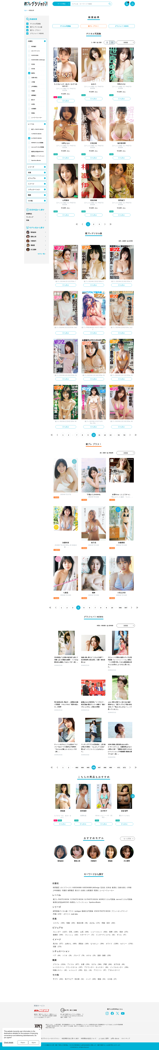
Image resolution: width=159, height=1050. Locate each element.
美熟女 (84, 944)
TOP (25, 10)
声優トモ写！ (58, 914)
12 (105, 435)
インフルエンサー (119, 967)
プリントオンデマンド (119, 911)
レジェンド (76, 970)
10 (112, 608)
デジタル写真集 (35, 24)
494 (82, 767)
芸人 (88, 970)
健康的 (58, 935)
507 (126, 608)
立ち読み (65, 101)
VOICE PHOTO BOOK (102, 911)
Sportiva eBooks (36, 160)
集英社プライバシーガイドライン (48, 1038)
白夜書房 (33, 108)
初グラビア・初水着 (75, 979)
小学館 (33, 82)
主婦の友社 (34, 77)
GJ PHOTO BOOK (36, 138)
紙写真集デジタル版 (60, 911)
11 (99, 435)
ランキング (29, 217)
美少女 (58, 944)
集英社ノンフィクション (37, 156)
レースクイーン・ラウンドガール (68, 967)
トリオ (67, 955)
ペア (57, 955)
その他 (30, 201)
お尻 (85, 932)
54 (124, 435)
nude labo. (74, 914)
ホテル (91, 955)
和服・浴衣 (109, 923)
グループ (79, 955)
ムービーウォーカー (36, 117)
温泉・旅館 (104, 955)
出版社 (30, 41)
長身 (124, 932)
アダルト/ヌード (114, 970)
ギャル (122, 935)
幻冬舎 (33, 68)
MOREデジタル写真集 (37, 142)
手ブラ (58, 979)
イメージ (31, 184)
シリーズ (31, 167)
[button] (133, 796)
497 (99, 767)
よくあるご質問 (103, 1038)
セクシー (127, 944)
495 (88, 767)
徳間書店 (33, 95)
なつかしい (98, 944)
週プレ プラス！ (35, 30)
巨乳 (74, 932)
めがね (95, 923)
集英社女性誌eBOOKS (37, 151)
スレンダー (60, 932)
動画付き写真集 (87, 911)
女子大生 (120, 964)
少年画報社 (34, 86)
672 (124, 767)
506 (120, 608)
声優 (108, 964)
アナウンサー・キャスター (96, 967)
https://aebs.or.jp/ (50, 1027)
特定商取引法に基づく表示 (70, 1038)
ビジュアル (32, 178)
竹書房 (33, 91)
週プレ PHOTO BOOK (37, 129)
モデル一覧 (41, 254)
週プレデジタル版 (36, 27)
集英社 (33, 73)
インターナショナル (106, 935)
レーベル (31, 124)
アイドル (73, 964)
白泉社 (33, 104)
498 (105, 767)
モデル (97, 964)
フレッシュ (72, 935)
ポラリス (66, 914)
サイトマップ (125, 1038)
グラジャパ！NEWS (37, 33)
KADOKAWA (34, 55)
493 (76, 767)
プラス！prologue (74, 911)
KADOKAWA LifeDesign (38, 59)
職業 (29, 195)
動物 (102, 979)
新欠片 (33, 99)
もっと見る (127, 838)
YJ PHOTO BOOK (36, 133)
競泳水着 (83, 923)
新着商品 (29, 214)
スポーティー (87, 935)
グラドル (60, 964)
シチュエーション (34, 189)
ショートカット (99, 932)
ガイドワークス (35, 51)
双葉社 (33, 113)
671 (118, 767)
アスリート (100, 970)
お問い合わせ (115, 1038)
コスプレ (59, 923)
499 (110, 767)
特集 (27, 220)
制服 (71, 923)
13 (110, 435)
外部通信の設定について (88, 1038)
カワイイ (112, 944)
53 (119, 435)
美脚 (114, 932)
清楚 (57, 946)
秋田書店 (33, 46)
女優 (86, 964)
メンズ (91, 979)
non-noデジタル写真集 (37, 147)
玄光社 (33, 64)
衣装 (29, 172)
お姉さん (71, 944)
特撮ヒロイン (60, 970)
